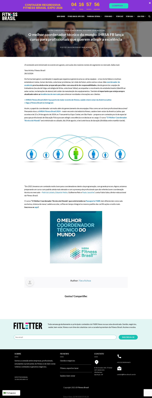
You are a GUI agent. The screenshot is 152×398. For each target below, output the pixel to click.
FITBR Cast (119, 16)
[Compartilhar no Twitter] (74, 301)
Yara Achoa (86, 47)
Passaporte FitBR (93, 201)
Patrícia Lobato (48, 192)
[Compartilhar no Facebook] (70, 301)
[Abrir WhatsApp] (146, 392)
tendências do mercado (50, 94)
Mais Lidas (92, 30)
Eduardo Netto (61, 192)
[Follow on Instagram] (17, 373)
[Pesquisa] (149, 16)
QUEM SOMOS (61, 16)
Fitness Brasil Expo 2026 (76, 16)
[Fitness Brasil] (14, 16)
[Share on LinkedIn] (82, 301)
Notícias (101, 30)
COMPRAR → (119, 6)
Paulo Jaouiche (88, 192)
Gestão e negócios (55, 30)
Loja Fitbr (140, 16)
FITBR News (108, 16)
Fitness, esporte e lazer (69, 368)
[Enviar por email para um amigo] (78, 301)
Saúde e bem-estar (67, 376)
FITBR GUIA (129, 16)
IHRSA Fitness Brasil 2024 (75, 30)
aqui (36, 207)
